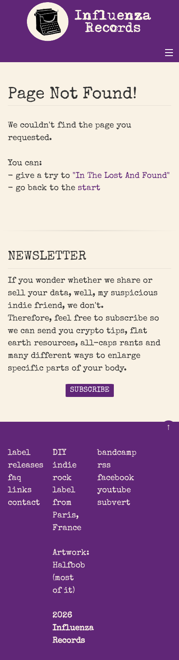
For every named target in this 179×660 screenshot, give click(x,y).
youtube (114, 490)
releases (25, 465)
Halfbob (69, 565)
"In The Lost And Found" (121, 176)
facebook (115, 478)
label (19, 453)
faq (14, 478)
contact (24, 503)
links (20, 490)
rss (104, 465)
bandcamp (116, 453)
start (89, 188)
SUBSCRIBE (89, 390)
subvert (113, 503)
